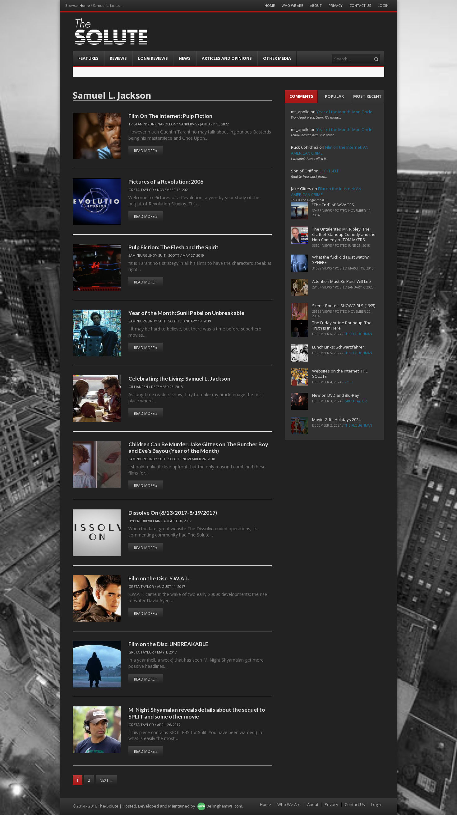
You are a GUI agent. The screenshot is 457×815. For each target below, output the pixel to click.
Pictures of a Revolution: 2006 (165, 181)
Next (106, 780)
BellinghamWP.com (224, 806)
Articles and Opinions (227, 58)
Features (88, 58)
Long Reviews (153, 58)
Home (85, 5)
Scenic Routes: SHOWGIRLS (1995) (343, 305)
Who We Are (292, 5)
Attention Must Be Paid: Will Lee (341, 281)
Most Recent (367, 96)
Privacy (336, 5)
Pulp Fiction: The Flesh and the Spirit (173, 247)
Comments (301, 96)
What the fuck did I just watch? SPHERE (340, 259)
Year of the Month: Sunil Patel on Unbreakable (186, 312)
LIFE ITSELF (329, 171)
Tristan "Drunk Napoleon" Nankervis (162, 124)
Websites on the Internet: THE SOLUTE (340, 373)
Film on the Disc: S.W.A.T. (158, 578)
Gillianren (138, 386)
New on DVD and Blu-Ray (335, 395)
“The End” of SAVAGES (333, 205)
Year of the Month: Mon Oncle (344, 112)
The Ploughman (358, 334)
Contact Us (360, 5)
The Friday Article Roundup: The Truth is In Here (342, 325)
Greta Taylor (141, 189)
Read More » (145, 150)
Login (383, 5)
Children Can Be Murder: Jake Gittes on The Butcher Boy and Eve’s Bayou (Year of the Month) (198, 447)
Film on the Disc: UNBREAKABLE (168, 643)
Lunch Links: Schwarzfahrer (338, 347)
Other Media (277, 58)
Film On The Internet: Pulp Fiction (170, 115)
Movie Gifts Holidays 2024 (336, 419)
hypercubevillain (144, 520)
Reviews (118, 58)
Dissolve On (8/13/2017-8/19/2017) (172, 512)
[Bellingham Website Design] (201, 806)
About (316, 5)
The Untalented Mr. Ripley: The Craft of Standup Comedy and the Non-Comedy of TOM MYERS (344, 234)
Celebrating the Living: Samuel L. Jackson (179, 378)
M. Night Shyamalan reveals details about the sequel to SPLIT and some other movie (196, 712)
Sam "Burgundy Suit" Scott (153, 255)
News (185, 58)
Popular (334, 96)
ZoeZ (348, 382)
